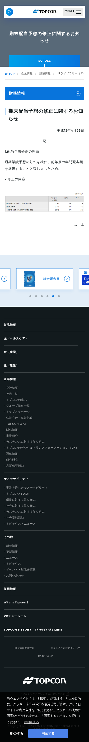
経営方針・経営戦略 (19, 418)
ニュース (12, 557)
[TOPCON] (44, 12)
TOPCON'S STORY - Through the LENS (33, 629)
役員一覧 (12, 394)
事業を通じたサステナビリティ (27, 487)
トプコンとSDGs (17, 493)
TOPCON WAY (16, 424)
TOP (12, 74)
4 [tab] (48, 295)
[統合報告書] (44, 278)
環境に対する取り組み (21, 500)
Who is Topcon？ (16, 602)
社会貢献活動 (15, 517)
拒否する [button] (16, 733)
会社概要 (12, 388)
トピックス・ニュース (21, 523)
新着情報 (12, 546)
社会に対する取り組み (21, 506)
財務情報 (45, 73)
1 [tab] (30, 295)
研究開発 (12, 460)
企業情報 (27, 73)
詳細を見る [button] (31, 722)
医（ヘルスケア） (16, 338)
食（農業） (11, 352)
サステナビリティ (16, 479)
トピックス (13, 563)
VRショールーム (15, 616)
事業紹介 (12, 436)
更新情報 (12, 552)
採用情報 (10, 589)
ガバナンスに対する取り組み (25, 442)
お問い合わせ (15, 575)
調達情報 (12, 454)
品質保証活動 (15, 466)
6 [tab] (59, 295)
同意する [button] (48, 733)
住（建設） (11, 365)
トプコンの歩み (16, 400)
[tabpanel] (44, 278)
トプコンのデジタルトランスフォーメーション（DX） (42, 447)
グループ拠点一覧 (18, 406)
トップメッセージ (18, 412)
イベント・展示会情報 (21, 569)
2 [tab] (36, 295)
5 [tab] (53, 295)
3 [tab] (42, 295)
